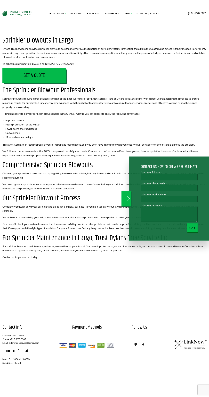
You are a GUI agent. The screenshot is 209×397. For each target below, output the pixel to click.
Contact (154, 13)
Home (52, 13)
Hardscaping (93, 13)
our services (52, 250)
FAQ (147, 13)
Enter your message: (151, 204)
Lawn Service (112, 13)
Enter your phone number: (154, 182)
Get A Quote (34, 76)
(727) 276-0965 (197, 14)
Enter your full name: (151, 171)
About (60, 13)
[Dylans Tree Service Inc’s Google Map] (135, 344)
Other (127, 13)
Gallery (139, 13)
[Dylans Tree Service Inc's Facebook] (143, 344)
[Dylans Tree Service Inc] (4, 13)
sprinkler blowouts (49, 48)
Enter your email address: (154, 194)
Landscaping (75, 13)
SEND (192, 228)
